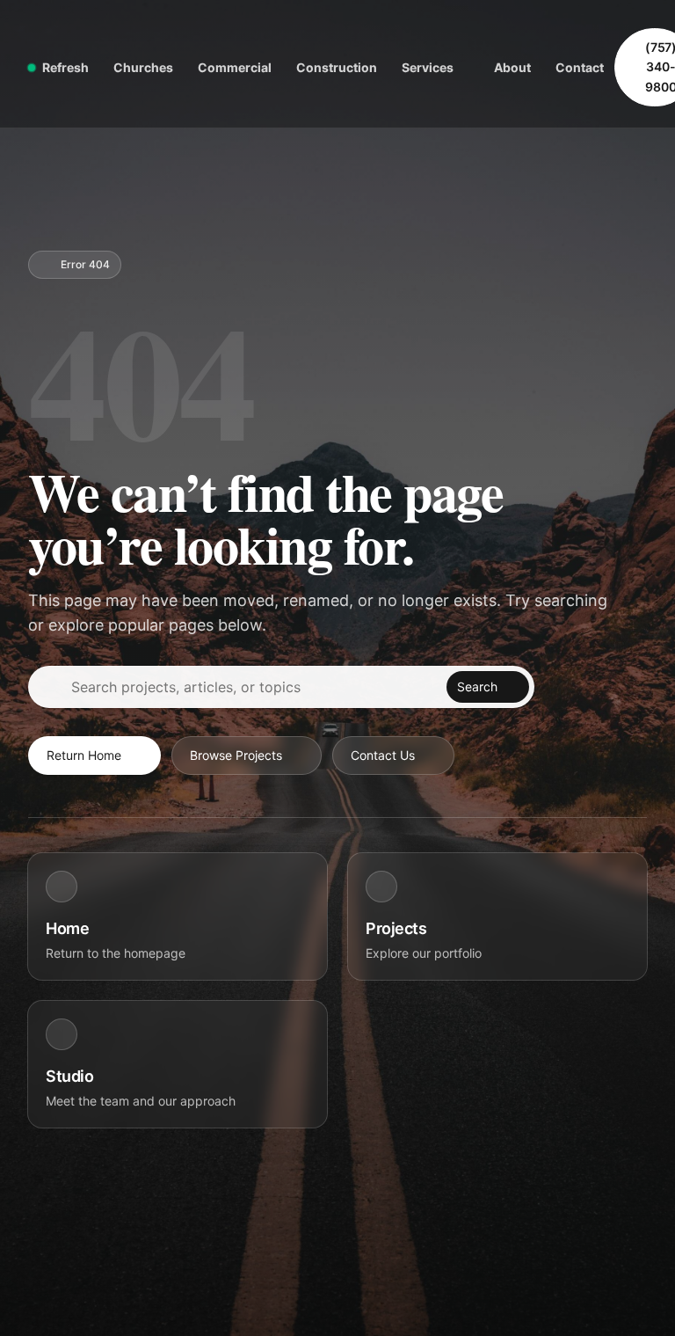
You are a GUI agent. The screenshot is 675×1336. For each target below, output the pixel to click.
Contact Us (383, 755)
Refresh (65, 67)
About (512, 67)
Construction (336, 67)
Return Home (84, 755)
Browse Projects (236, 755)
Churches (143, 67)
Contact (579, 67)
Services (428, 67)
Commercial (235, 67)
